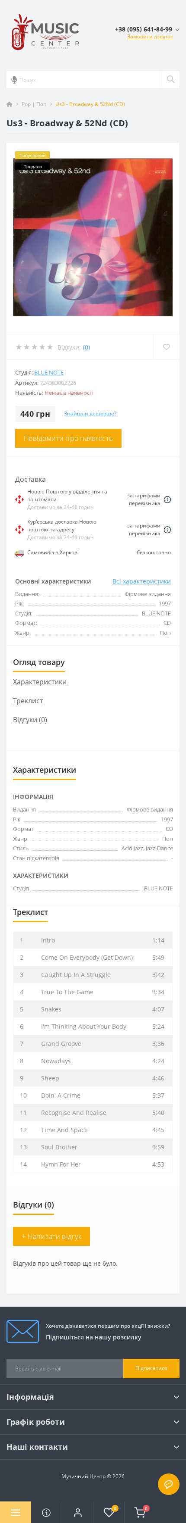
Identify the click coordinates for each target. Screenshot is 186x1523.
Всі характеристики (141, 581)
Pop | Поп (34, 104)
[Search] (170, 79)
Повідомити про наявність (68, 438)
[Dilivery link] (167, 499)
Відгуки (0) (30, 719)
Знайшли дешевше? (90, 413)
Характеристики (40, 682)
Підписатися (151, 1368)
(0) (86, 347)
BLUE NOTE (49, 372)
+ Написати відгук (51, 1236)
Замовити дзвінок (150, 36)
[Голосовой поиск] (14, 79)
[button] (77, 1512)
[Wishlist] (166, 347)
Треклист (28, 700)
